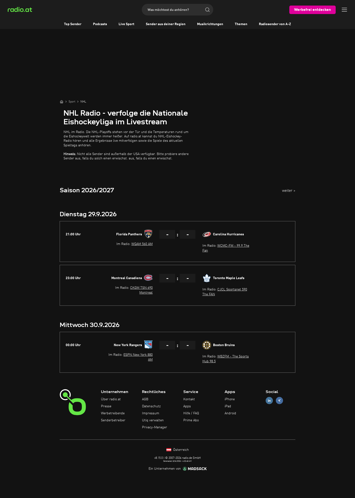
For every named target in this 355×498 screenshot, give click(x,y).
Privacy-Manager (154, 427)
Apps (187, 406)
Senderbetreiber (113, 420)
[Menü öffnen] (344, 10)
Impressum (150, 413)
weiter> (288, 191)
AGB (145, 399)
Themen (241, 24)
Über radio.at (111, 399)
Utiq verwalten (153, 420)
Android (230, 413)
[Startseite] (62, 102)
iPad (228, 406)
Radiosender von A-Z (275, 24)
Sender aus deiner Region (165, 24)
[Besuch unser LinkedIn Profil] (269, 400)
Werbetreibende (113, 413)
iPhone (230, 399)
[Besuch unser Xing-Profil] (279, 400)
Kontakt (189, 399)
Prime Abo (191, 420)
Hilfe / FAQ (191, 413)
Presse (106, 406)
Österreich (180, 450)
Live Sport (126, 24)
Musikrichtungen (210, 24)
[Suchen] (207, 10)
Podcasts (100, 24)
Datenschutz (151, 406)
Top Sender (72, 24)
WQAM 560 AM (142, 244)
